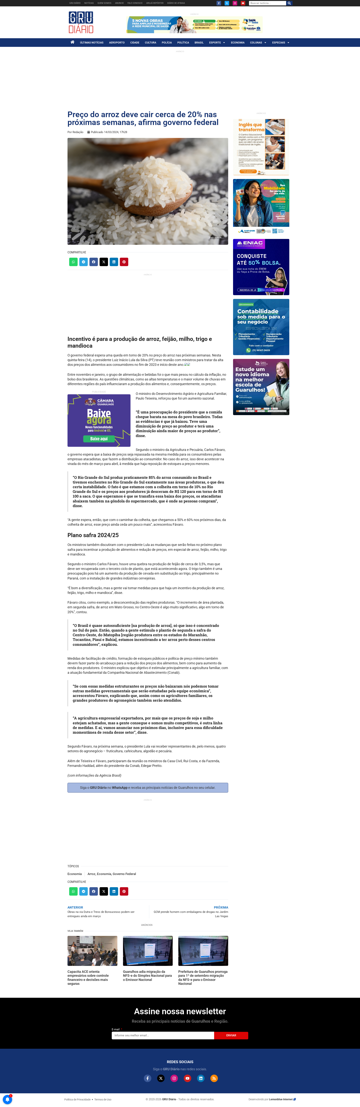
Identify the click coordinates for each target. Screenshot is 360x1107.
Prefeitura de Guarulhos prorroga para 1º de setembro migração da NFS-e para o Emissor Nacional (203, 978)
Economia (237, 42)
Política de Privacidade (77, 1099)
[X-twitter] (227, 3)
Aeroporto (117, 42)
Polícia (167, 42)
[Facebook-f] (219, 3)
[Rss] (214, 1078)
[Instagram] (235, 3)
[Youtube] (243, 3)
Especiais (278, 42)
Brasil (199, 42)
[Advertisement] (180, 80)
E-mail (116, 1029)
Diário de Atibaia (176, 3)
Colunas (256, 42)
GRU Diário (75, 3)
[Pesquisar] (289, 3)
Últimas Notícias (92, 42)
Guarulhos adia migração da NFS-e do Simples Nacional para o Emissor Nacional (147, 976)
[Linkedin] (201, 1078)
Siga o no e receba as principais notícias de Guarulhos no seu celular (147, 788)
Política (183, 42)
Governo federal (124, 874)
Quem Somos (104, 3)
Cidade (134, 42)
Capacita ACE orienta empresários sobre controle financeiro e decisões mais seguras (88, 978)
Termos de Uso (102, 1099)
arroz (91, 874)
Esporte (215, 42)
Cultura (150, 42)
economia (104, 874)
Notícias (89, 3)
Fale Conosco (135, 3)
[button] (73, 262)
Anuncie (119, 3)
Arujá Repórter (155, 3)
